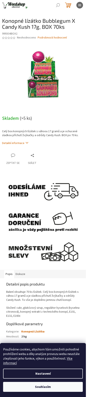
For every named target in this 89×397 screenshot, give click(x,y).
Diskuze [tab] (20, 274)
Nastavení (43, 373)
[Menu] (80, 5)
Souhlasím (43, 387)
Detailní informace (13, 143)
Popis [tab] (9, 274)
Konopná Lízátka (32, 332)
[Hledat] (58, 5)
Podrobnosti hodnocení (52, 38)
